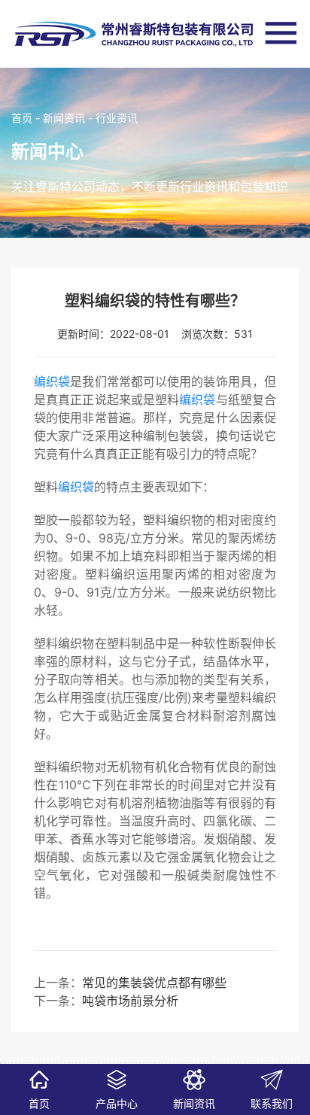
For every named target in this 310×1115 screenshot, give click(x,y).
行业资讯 (117, 117)
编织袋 (52, 381)
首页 (21, 117)
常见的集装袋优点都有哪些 (154, 982)
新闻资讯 (64, 117)
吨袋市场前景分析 (130, 1000)
